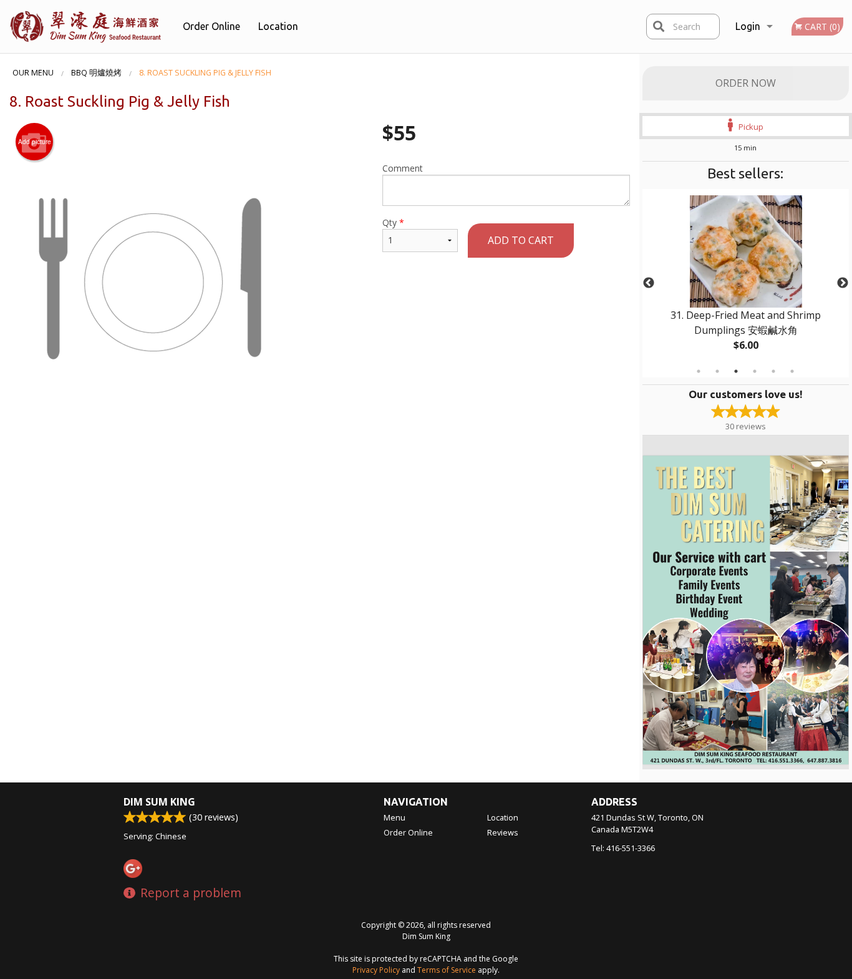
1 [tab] (698, 371)
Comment (402, 168)
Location (278, 26)
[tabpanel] (746, 283)
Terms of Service (446, 970)
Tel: (623, 848)
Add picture (34, 141)
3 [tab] (736, 371)
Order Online (211, 26)
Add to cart (521, 240)
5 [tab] (773, 371)
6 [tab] (792, 371)
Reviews (502, 832)
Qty (393, 222)
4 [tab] (754, 371)
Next (842, 283)
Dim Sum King (159, 802)
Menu (394, 817)
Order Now (745, 83)
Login (747, 26)
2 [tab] (717, 371)
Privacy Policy (376, 970)
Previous (648, 283)
